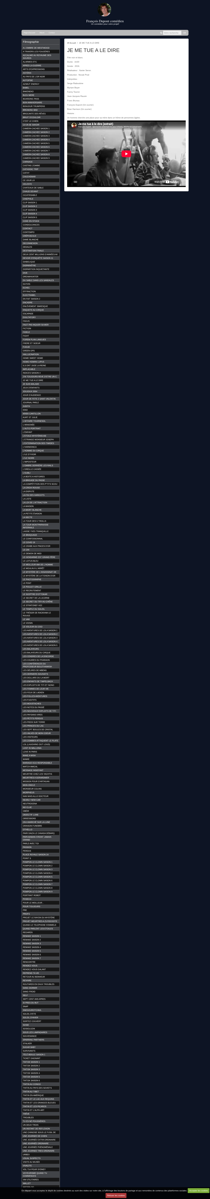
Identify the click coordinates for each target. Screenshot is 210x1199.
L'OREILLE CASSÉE (32, 469)
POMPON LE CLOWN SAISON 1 (37, 862)
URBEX (26, 1154)
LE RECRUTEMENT (32, 590)
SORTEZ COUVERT (32, 1021)
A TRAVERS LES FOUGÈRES (36, 51)
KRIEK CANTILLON (32, 413)
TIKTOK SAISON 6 (31, 1080)
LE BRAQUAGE (30, 535)
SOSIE (26, 1025)
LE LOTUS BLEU (30, 561)
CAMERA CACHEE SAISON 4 (36, 139)
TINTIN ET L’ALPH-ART (33, 1110)
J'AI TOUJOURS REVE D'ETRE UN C (40, 376)
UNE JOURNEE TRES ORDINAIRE (38, 1151)
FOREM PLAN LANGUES (34, 339)
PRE (25, 910)
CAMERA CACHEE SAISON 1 (36, 128)
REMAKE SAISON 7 (32, 958)
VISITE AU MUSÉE (31, 1162)
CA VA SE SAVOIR (31, 125)
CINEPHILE (28, 199)
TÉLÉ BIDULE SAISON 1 (34, 1054)
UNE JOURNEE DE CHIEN (35, 1136)
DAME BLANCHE (30, 239)
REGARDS (28, 932)
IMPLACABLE (29, 369)
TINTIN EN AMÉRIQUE (33, 1095)
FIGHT (26, 336)
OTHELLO (27, 829)
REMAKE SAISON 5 (32, 951)
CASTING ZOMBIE (31, 165)
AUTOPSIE (28, 80)
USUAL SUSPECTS (31, 1158)
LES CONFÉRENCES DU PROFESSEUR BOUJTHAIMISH (37, 665)
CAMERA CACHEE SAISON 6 (36, 147)
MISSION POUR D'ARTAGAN (36, 781)
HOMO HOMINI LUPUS (33, 362)
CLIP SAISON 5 (30, 217)
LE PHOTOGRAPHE (32, 579)
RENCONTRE (29, 962)
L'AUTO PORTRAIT (32, 428)
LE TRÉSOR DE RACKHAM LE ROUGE (37, 614)
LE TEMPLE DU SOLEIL (34, 609)
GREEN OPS (29, 351)
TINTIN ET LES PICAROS (34, 1106)
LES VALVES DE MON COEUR (37, 733)
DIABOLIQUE (29, 262)
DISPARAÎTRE (29, 265)
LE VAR (26, 619)
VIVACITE (27, 1166)
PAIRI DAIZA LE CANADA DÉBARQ (39, 833)
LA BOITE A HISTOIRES (34, 476)
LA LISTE (27, 499)
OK (184, 32)
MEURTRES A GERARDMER (36, 778)
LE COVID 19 (29, 542)
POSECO (27, 899)
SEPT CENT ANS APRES (34, 999)
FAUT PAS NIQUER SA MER (36, 325)
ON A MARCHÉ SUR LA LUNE (36, 822)
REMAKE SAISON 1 (32, 936)
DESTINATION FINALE (33, 251)
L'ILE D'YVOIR (29, 454)
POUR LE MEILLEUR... (33, 903)
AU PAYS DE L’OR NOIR (34, 76)
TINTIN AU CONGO (32, 1084)
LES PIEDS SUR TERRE (34, 722)
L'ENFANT (27, 432)
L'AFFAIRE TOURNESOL (34, 421)
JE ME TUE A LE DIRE (33, 380)
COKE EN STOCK (31, 221)
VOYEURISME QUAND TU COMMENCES (35, 1174)
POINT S (27, 858)
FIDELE (26, 332)
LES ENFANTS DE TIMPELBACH (38, 681)
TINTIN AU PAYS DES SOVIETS (37, 1088)
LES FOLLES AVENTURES (35, 696)
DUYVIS (26, 284)
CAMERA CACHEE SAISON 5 (36, 143)
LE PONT (27, 583)
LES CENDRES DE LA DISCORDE (38, 656)
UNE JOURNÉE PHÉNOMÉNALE (38, 1147)
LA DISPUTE (28, 491)
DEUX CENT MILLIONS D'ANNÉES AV (40, 254)
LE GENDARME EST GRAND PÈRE (39, 557)
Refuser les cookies (116, 1195)
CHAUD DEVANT (30, 191)
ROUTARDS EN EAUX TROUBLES (38, 984)
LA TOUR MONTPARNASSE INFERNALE (35, 526)
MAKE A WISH (29, 755)
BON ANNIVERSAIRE (32, 102)
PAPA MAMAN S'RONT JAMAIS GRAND (37, 838)
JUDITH (26, 406)
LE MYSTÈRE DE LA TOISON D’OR (39, 576)
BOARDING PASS (31, 99)
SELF (25, 995)
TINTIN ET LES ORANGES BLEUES (39, 1103)
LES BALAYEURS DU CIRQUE (36, 652)
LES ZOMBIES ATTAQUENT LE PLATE (40, 741)
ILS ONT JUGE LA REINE (34, 365)
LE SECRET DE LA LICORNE (36, 598)
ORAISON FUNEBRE (32, 826)
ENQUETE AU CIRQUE (33, 310)
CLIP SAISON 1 (30, 202)
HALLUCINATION (31, 354)
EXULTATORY (29, 317)
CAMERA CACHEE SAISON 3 (36, 136)
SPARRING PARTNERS (33, 1040)
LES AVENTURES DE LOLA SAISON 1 (40, 630)
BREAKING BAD (30, 110)
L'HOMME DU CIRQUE (33, 451)
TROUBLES (28, 1117)
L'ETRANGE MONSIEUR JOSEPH (38, 439)
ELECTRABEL (29, 295)
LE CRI (26, 550)
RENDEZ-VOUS (30, 966)
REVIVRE (27, 980)
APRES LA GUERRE (32, 65)
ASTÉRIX (27, 73)
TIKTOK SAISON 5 (31, 1077)
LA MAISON (28, 506)
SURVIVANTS (29, 1051)
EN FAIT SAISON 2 (31, 299)
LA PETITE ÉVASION (32, 513)
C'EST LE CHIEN (30, 121)
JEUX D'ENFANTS (31, 388)
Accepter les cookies (198, 1190)
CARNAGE (28, 162)
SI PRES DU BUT (31, 1003)
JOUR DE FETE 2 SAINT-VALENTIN (39, 399)
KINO (25, 410)
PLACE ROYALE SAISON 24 (36, 854)
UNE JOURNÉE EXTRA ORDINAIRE (39, 1140)
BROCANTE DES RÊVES (34, 114)
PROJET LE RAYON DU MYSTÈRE (39, 917)
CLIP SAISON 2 (30, 206)
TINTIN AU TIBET (31, 1091)
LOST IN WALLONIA (32, 748)
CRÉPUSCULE (29, 236)
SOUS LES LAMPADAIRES (35, 1032)
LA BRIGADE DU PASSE (34, 480)
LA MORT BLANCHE (32, 510)
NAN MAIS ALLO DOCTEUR (35, 796)
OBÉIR (26, 811)
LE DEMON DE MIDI (32, 553)
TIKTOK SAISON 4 (31, 1073)
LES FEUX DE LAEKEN (33, 692)
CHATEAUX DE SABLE (33, 188)
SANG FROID (29, 991)
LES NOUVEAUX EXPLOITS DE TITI (39, 711)
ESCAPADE (28, 313)
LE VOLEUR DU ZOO (32, 627)
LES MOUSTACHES (32, 703)
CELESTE (27, 184)
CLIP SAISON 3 (30, 210)
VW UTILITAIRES (31, 1179)
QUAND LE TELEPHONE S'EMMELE (39, 925)
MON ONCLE (29, 785)
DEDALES (27, 247)
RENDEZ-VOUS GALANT (34, 969)
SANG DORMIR (30, 988)
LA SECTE (27, 517)
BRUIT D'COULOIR (31, 117)
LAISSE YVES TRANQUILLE (36, 531)
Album (41, 33)
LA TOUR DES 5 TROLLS (34, 521)
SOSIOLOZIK (29, 1029)
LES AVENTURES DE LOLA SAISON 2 (40, 634)
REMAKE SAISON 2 (32, 940)
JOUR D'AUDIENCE (32, 395)
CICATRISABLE (30, 195)
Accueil (72, 43)
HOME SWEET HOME (33, 358)
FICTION (27, 328)
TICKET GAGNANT (31, 1058)
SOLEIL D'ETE (29, 1014)
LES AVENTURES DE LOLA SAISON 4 (40, 641)
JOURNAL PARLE (31, 402)
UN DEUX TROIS (30, 1125)
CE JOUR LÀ (29, 180)
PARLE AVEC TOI (31, 843)
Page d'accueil (29, 33)
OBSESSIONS (29, 818)
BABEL (26, 88)
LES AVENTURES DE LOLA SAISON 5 (40, 645)
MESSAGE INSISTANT (33, 770)
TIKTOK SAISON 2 (31, 1066)
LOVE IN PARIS (30, 752)
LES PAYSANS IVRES (32, 715)
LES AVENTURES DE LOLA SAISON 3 (40, 638)
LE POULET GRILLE (32, 587)
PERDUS (27, 851)
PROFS (26, 914)
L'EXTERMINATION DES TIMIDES (38, 443)
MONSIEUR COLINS (32, 789)
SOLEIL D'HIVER (30, 1017)
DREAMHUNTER (30, 276)
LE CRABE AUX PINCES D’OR (36, 546)
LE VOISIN (28, 623)
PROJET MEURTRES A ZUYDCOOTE (40, 921)
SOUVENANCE (30, 1036)
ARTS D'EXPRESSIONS (34, 69)
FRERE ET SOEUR (31, 343)
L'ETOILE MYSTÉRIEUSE (34, 436)
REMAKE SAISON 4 (32, 947)
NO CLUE (27, 807)
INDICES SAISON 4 (32, 373)
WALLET (27, 1183)
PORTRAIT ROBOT (32, 895)
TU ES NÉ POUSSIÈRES (34, 1121)
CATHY (26, 173)
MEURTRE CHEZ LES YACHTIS (37, 774)
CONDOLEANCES (31, 225)
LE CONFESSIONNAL (33, 539)
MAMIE (26, 759)
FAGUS (26, 321)
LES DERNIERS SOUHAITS (35, 674)
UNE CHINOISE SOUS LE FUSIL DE (39, 1132)
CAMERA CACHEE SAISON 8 (36, 154)
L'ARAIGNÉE (29, 425)
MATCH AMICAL (30, 766)
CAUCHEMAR (29, 176)
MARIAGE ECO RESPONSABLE (37, 763)
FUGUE (26, 347)
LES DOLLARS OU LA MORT (36, 678)
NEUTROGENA (30, 803)
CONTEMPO (28, 232)
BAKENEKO (28, 91)
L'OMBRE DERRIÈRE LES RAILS (38, 465)
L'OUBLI (26, 473)
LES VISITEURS (30, 737)
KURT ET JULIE (30, 417)
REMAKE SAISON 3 (32, 943)
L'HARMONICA (30, 447)
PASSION (27, 847)
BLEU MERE (28, 95)
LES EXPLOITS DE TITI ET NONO (38, 685)
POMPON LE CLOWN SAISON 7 (37, 884)
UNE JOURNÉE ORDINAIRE (36, 1143)
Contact (52, 33)
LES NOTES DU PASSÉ (33, 707)
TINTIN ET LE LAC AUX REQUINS (38, 1099)
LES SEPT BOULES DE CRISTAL (38, 729)
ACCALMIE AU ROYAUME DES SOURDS (37, 56)
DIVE (25, 273)
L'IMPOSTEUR (29, 462)
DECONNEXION (30, 243)
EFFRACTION (29, 291)
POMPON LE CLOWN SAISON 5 (37, 877)
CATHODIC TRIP (30, 169)
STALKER (27, 1043)
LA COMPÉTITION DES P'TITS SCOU (40, 484)
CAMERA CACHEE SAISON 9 (36, 158)
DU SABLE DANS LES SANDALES (38, 280)
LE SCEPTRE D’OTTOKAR (35, 594)
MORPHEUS (28, 792)
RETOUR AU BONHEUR (34, 977)
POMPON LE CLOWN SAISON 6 (37, 880)
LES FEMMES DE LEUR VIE (36, 689)
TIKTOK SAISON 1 (31, 1062)
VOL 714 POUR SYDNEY (34, 1169)
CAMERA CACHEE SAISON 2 (36, 132)
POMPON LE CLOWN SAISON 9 (37, 891)
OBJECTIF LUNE (30, 815)
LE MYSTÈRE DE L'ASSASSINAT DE (39, 572)
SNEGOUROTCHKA (32, 1010)
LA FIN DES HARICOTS (33, 495)
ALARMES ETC (30, 62)
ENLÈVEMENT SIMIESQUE (35, 306)
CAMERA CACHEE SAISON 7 (36, 151)
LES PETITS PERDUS (33, 718)
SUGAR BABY (29, 1047)
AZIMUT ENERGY (31, 84)
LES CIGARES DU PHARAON (36, 660)
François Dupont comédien (105, 21)
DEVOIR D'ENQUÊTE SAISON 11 (38, 258)
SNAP (25, 1006)
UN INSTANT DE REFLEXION (36, 1128)
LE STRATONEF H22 (32, 605)
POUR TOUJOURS (31, 906)
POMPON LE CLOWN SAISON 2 (37, 866)
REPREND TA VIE (31, 973)
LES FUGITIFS (29, 700)
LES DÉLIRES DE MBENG (35, 670)
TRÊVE (26, 1114)
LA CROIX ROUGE (31, 488)
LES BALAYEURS (31, 649)
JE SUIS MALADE (31, 384)
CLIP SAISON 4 (30, 214)
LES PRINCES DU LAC (33, 726)
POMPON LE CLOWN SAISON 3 (37, 869)
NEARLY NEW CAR (31, 800)
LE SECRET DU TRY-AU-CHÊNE (38, 601)
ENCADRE (27, 302)
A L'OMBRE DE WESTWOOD (36, 48)
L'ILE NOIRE (28, 458)
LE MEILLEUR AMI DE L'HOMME (38, 564)
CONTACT (27, 228)
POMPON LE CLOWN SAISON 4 (37, 873)
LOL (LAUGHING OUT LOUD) (36, 744)
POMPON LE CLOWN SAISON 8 (37, 888)
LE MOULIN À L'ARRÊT (33, 568)
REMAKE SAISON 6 (32, 954)
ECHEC (26, 288)
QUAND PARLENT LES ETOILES (38, 929)
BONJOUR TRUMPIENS (34, 106)
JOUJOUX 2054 (30, 391)
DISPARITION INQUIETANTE (36, 269)
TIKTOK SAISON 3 (31, 1069)
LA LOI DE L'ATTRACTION (35, 502)
